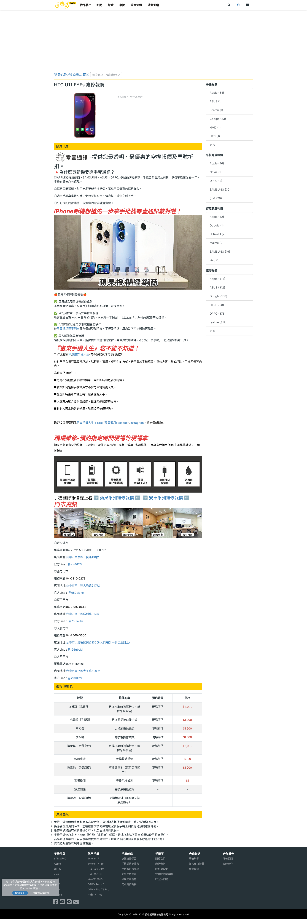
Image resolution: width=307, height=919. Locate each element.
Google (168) (218, 296)
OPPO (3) (216, 181)
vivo (56, 873)
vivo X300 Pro (96, 879)
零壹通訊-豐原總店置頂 (71, 74)
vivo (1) (215, 260)
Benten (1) (216, 110)
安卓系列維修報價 (166, 497)
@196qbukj (75, 649)
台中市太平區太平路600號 (83, 671)
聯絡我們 (160, 863)
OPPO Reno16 (96, 884)
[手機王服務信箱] (76, 903)
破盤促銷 (153, 5)
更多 (212, 145)
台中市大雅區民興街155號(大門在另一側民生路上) (98, 642)
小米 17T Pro (95, 894)
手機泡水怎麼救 (130, 868)
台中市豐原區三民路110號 (82, 557)
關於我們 (160, 858)
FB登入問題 (161, 879)
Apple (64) (217, 92)
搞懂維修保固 (129, 858)
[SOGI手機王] (65, 5)
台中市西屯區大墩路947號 (83, 585)
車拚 (122, 5)
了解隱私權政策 (40, 892)
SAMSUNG (60, 858)
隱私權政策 (161, 868)
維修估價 (136, 5)
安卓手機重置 (129, 873)
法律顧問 (228, 858)
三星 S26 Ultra (96, 868)
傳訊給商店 (113, 75)
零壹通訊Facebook (117, 422)
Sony (57, 889)
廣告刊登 (194, 858)
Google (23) (218, 119)
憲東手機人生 (80, 354)
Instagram (137, 422)
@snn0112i (75, 564)
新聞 (99, 5)
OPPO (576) (218, 313)
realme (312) (218, 322)
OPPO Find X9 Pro (98, 889)
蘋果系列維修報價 (117, 497)
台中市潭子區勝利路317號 (82, 614)
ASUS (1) (216, 101)
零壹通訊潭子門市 (68, 328)
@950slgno (76, 592)
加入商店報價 (196, 863)
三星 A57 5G (95, 873)
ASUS (57, 884)
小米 (56, 879)
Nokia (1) (216, 172)
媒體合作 (228, 863)
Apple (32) (217, 216)
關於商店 (97, 75)
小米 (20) (216, 198)
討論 (111, 5)
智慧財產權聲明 (164, 873)
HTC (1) (215, 136)
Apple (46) (217, 163)
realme (58, 894)
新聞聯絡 (194, 868)
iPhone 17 (93, 858)
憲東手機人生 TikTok (90, 422)
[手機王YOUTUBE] (62, 903)
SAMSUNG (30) (220, 189)
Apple (57, 863)
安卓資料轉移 (129, 884)
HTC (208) (217, 305)
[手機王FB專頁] (55, 903)
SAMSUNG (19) (220, 251)
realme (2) (216, 243)
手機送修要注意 (130, 863)
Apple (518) (217, 278)
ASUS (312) (217, 287)
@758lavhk (76, 621)
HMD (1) (215, 127)
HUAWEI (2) (218, 234)
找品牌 (84, 5)
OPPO (57, 868)
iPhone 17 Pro (96, 863)
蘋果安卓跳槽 (129, 879)
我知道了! (20, 892)
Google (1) (217, 225)
